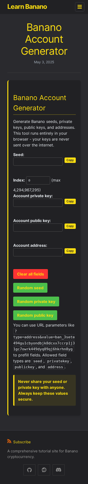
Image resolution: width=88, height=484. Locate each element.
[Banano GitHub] (29, 469)
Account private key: (33, 195)
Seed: (18, 154)
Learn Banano (27, 6)
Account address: (30, 245)
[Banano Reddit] (44, 469)
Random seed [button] (30, 287)
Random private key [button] (36, 301)
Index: (19, 180)
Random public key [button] (35, 315)
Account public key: (32, 220)
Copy (70, 160)
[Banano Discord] (59, 469)
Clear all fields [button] (30, 274)
